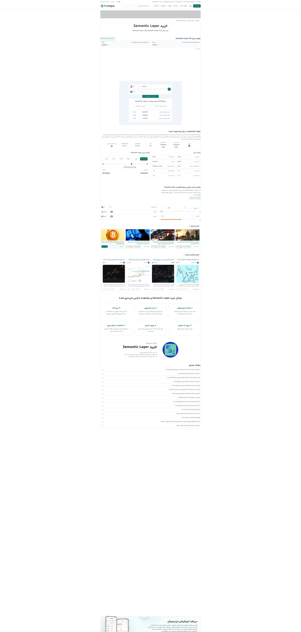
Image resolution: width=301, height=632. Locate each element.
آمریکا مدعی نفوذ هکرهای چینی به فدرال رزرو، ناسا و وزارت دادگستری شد (138, 243)
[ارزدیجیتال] (107, 6)
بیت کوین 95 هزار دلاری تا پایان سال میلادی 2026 (114, 260)
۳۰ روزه (129, 159)
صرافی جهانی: (179, 1)
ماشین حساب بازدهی (194, 198)
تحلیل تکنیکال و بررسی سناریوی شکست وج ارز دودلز (163, 260)
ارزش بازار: (172, 1)
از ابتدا (106, 159)
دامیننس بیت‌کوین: (191, 1)
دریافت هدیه (104, 246)
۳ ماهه (121, 159)
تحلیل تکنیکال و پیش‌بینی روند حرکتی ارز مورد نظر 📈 (138, 260)
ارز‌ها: (199, 1)
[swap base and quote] (169, 89)
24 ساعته (144, 159)
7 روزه (136, 159)
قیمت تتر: (160, 1)
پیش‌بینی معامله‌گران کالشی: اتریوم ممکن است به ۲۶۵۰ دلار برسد (188, 243)
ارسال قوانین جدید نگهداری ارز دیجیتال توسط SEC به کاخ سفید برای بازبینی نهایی (163, 243)
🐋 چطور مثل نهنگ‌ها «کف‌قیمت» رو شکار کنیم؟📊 (188, 260)
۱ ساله (114, 159)
